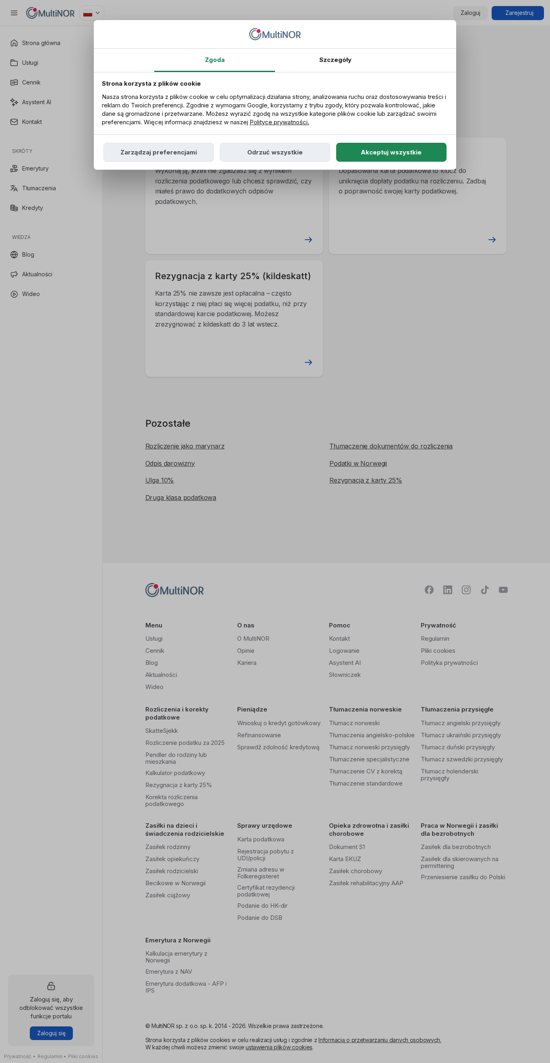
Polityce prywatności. (279, 122)
